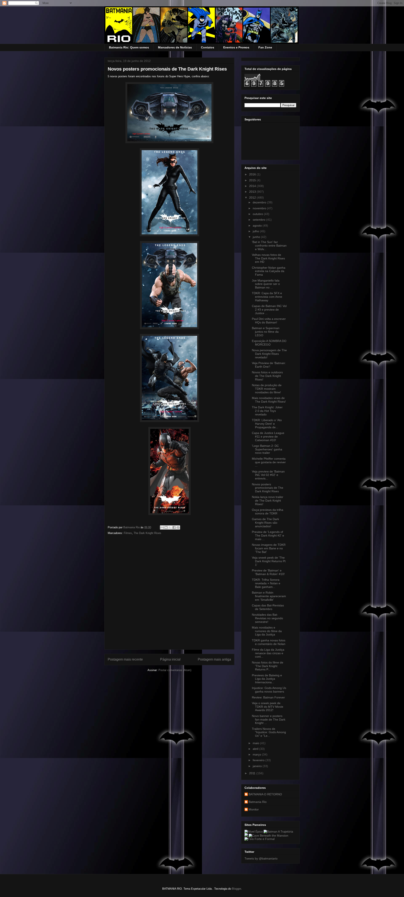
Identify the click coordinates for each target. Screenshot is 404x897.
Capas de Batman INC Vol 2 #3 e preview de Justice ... (269, 309)
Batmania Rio (258, 802)
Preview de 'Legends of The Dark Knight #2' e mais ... (268, 535)
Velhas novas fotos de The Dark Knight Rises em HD (268, 258)
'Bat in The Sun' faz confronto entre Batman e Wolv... (269, 245)
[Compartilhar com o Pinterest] (178, 527)
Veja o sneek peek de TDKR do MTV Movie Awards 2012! (267, 706)
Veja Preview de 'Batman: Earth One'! (269, 364)
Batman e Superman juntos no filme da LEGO (265, 331)
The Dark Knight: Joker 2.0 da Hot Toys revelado (267, 411)
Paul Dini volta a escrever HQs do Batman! (269, 320)
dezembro (260, 202)
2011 (252, 773)
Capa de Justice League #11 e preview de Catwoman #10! (268, 436)
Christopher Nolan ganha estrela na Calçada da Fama (268, 271)
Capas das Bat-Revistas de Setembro (268, 607)
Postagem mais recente (125, 659)
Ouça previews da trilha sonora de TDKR (267, 511)
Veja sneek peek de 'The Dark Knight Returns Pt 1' (269, 561)
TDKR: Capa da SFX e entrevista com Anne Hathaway (267, 296)
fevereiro (259, 760)
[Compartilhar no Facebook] (174, 527)
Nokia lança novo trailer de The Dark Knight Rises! (267, 500)
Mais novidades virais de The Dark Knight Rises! (269, 399)
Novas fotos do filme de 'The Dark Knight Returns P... (267, 666)
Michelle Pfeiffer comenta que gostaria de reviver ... (269, 462)
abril (256, 748)
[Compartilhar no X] (170, 527)
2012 (253, 197)
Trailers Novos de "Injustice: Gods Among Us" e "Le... (269, 732)
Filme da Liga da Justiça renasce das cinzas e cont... (268, 653)
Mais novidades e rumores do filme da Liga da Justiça (267, 631)
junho (257, 237)
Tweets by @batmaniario (261, 858)
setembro (259, 219)
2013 (253, 191)
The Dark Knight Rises (147, 533)
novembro (260, 208)
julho (256, 231)
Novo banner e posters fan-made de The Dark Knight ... (268, 719)
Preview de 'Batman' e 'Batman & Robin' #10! (268, 572)
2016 (253, 174)
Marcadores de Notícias (175, 47)
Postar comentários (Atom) (174, 670)
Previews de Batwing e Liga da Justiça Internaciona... (267, 679)
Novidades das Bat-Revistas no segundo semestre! (267, 618)
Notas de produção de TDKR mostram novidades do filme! (267, 388)
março (257, 754)
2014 (253, 186)
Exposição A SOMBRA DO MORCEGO (269, 342)
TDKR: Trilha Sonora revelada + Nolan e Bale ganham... (266, 583)
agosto (258, 225)
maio (256, 743)
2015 (253, 180)
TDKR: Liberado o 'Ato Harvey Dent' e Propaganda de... (267, 423)
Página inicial (170, 659)
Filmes (128, 533)
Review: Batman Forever (268, 697)
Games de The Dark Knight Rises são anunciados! (265, 522)
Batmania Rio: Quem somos (129, 47)
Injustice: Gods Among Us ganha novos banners (269, 689)
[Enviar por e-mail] (162, 527)
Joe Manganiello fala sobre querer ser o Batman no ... (266, 284)
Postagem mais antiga (214, 659)
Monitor (254, 809)
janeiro (258, 766)
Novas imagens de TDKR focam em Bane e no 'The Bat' (269, 548)
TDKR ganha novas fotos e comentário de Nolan (268, 642)
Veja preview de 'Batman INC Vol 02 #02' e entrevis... (268, 475)
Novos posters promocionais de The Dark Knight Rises (267, 488)
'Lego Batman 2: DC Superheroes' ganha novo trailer (267, 449)
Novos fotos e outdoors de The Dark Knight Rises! (267, 376)
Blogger (236, 888)
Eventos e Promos (236, 47)
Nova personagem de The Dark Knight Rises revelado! (269, 353)
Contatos (207, 47)
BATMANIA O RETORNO (265, 794)
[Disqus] (169, 593)
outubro (258, 214)
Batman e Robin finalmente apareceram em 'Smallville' (269, 596)
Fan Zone (265, 47)
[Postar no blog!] (166, 527)
